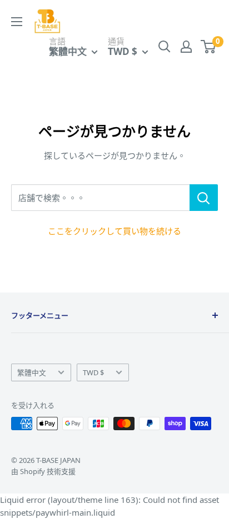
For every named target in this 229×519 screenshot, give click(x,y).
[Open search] (164, 47)
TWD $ (93, 372)
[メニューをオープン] (16, 21)
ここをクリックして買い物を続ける (114, 230)
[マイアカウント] (186, 47)
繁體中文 (31, 372)
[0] (209, 46)
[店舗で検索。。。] (204, 197)
